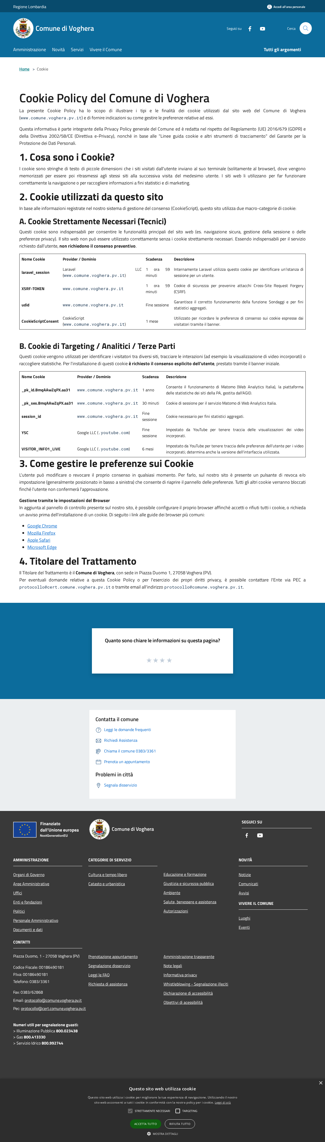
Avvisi (244, 893)
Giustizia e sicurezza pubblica (189, 883)
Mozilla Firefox (41, 533)
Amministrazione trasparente (189, 956)
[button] (162, 1133)
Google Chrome (42, 525)
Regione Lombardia (29, 7)
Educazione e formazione (185, 874)
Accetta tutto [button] (145, 1124)
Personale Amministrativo (35, 920)
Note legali (173, 966)
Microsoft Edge (42, 547)
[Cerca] (306, 28)
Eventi (244, 927)
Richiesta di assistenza (107, 984)
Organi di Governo (28, 875)
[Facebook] (248, 28)
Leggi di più (223, 1102)
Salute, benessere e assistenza (190, 902)
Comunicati (248, 884)
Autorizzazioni (176, 911)
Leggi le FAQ (99, 975)
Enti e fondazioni (27, 902)
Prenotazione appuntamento (113, 956)
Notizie (245, 875)
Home (24, 69)
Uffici (17, 893)
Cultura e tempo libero (107, 875)
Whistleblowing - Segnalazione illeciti (196, 984)
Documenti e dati (28, 929)
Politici (19, 911)
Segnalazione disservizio (109, 966)
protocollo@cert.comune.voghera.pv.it (53, 1008)
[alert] (162, 1110)
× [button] (320, 1083)
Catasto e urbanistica (106, 884)
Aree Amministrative (31, 884)
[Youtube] (260, 28)
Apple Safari (38, 540)
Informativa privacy (180, 975)
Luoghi (244, 918)
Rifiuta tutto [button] (179, 1124)
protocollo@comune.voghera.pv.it (53, 1000)
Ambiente (172, 893)
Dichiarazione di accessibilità (188, 993)
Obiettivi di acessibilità (183, 1002)
